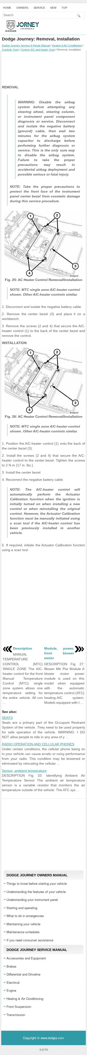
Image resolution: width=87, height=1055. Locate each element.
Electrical (13, 982)
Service (39, 7)
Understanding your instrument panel (32, 899)
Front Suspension (19, 1006)
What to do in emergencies (25, 915)
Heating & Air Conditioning (67, 45)
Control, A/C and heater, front (38, 49)
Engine (11, 990)
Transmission (16, 1014)
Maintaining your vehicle (23, 924)
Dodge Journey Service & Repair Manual (26, 45)
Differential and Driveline (23, 974)
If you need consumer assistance (30, 940)
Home (7, 7)
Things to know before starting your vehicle (37, 883)
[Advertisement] (43, 67)
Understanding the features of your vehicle (36, 891)
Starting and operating (22, 907)
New (53, 7)
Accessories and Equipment (26, 958)
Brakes (11, 966)
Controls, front (10, 49)
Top (64, 7)
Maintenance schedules (23, 932)
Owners (22, 7)
